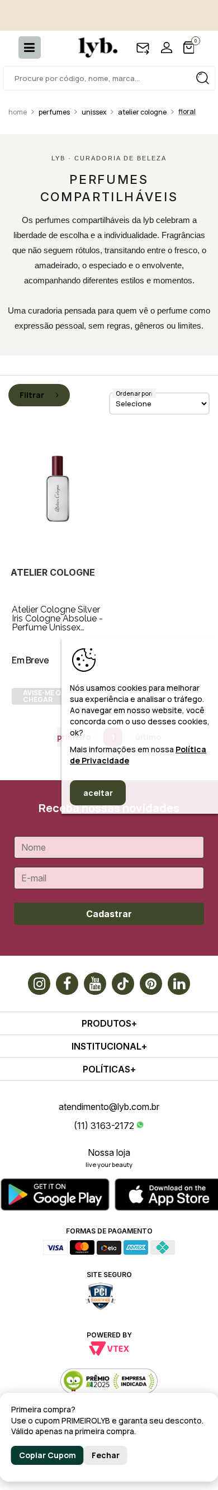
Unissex (94, 112)
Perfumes (54, 112)
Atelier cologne (142, 112)
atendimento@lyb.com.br (109, 1106)
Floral (187, 111)
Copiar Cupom (47, 1455)
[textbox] (109, 78)
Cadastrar (109, 913)
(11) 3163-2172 (104, 1125)
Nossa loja (109, 1152)
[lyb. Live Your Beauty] (92, 47)
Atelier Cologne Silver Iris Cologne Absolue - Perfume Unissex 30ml (57, 623)
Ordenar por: (134, 393)
